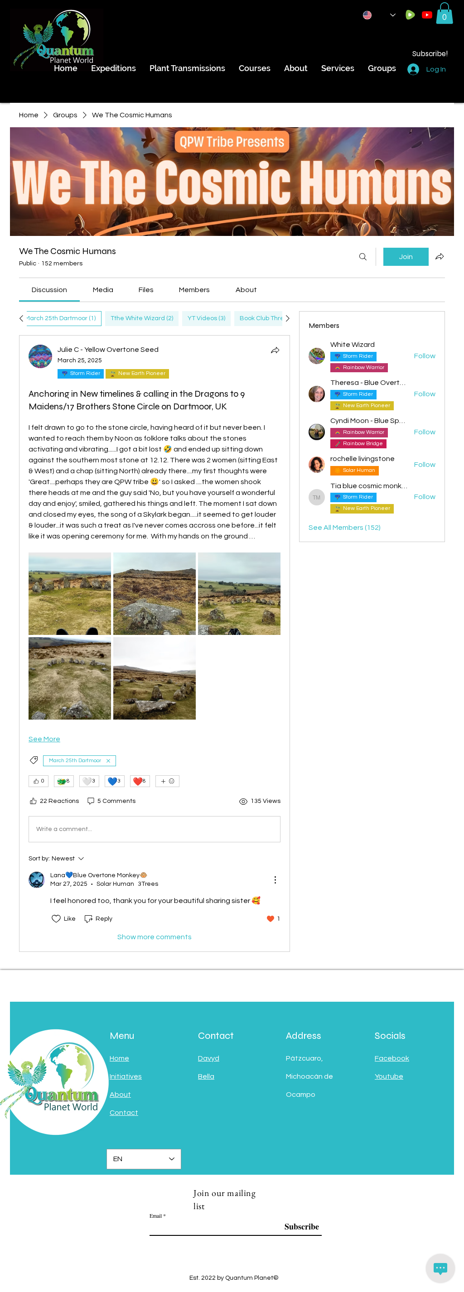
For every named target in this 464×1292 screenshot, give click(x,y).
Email (156, 1215)
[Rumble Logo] (410, 15)
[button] (444, 13)
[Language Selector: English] (379, 15)
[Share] (275, 350)
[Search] (363, 257)
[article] (154, 643)
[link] (49, 289)
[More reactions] (167, 781)
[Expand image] (70, 593)
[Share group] (439, 256)
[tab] (60, 318)
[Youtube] (427, 15)
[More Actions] (275, 879)
